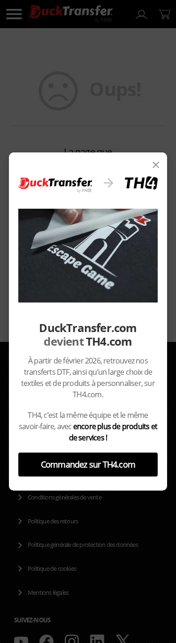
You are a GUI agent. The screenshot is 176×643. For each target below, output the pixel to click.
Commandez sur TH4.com (88, 464)
